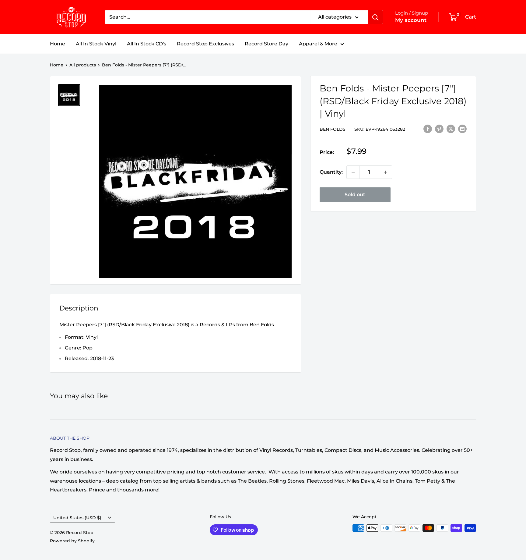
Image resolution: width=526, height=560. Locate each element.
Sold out (355, 194)
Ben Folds (332, 129)
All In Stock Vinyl (96, 44)
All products (82, 65)
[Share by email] (462, 128)
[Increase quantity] (385, 172)
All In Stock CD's (146, 44)
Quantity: (331, 172)
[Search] (375, 17)
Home (57, 44)
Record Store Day (266, 44)
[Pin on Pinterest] (439, 128)
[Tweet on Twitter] (451, 128)
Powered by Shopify (72, 541)
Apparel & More (318, 44)
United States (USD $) (77, 517)
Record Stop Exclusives (205, 44)
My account (410, 20)
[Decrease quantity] (353, 172)
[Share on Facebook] (427, 128)
